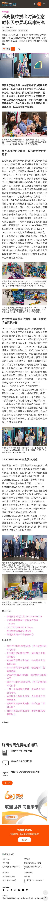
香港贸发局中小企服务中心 (20, 634)
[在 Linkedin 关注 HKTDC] (11, 890)
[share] (45, 892)
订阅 (8, 783)
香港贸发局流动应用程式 (32, 863)
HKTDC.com (6, 859)
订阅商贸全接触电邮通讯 (11, 867)
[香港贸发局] (24, 855)
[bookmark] (45, 898)
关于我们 (27, 859)
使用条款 (5, 873)
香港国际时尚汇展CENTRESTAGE (24, 616)
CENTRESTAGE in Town (20, 627)
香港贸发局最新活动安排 (19, 631)
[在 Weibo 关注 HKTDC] (15, 890)
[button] (44, 4)
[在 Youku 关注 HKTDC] (27, 890)
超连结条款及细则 (8, 876)
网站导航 (27, 876)
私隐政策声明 (28, 873)
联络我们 (5, 863)
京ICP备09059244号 (9, 880)
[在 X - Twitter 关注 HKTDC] (7, 890)
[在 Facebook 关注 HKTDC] (3, 890)
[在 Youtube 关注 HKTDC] (23, 890)
